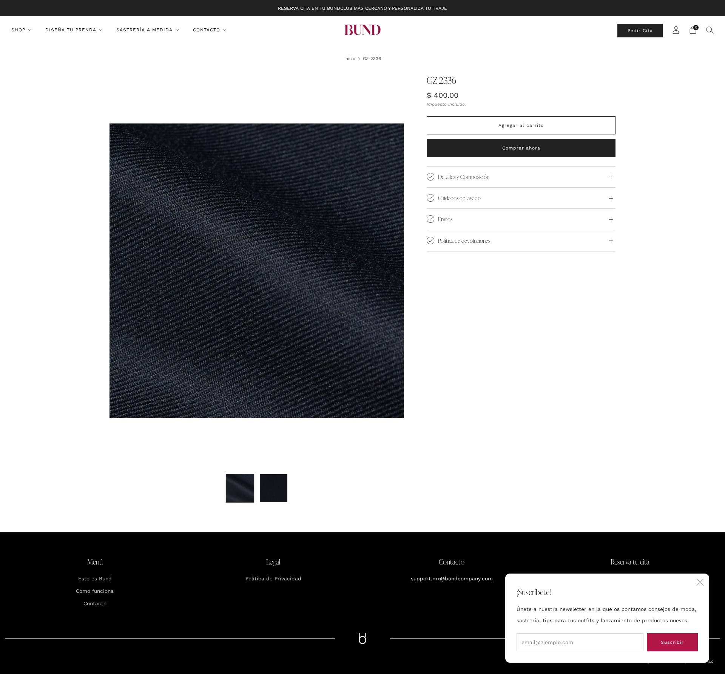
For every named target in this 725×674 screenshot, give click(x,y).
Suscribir (672, 642)
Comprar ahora (521, 148)
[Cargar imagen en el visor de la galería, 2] (273, 488)
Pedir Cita (640, 30)
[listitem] (362, 8)
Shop (18, 29)
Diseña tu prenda (70, 29)
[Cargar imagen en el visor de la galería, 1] (240, 488)
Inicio (349, 58)
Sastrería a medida (144, 29)
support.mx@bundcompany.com (452, 578)
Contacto (206, 29)
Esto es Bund (95, 578)
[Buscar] (710, 30)
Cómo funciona (95, 591)
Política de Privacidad (273, 578)
